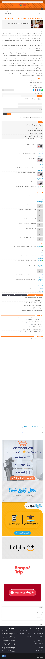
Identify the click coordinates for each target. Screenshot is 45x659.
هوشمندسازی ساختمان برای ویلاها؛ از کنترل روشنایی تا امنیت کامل (27, 200)
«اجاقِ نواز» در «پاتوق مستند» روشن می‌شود (30, 288)
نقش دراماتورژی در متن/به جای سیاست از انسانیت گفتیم (28, 255)
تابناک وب (38, 654)
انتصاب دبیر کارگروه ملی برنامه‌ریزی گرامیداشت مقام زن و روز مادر (32, 426)
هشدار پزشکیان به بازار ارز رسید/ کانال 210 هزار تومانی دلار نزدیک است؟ (26, 186)
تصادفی (8, 295)
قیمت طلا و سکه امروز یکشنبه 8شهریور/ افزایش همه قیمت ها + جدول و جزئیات (25, 167)
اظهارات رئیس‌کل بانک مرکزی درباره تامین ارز (36, 133)
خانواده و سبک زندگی (39, 336)
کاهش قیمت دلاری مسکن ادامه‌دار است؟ (30, 232)
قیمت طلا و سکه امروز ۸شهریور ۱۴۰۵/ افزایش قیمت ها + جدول (27, 153)
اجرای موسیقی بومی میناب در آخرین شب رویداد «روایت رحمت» (27, 251)
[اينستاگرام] (5, 656)
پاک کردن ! (4, 114)
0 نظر (9, 12)
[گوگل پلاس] (35, 90)
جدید (35, 295)
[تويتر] (33, 90)
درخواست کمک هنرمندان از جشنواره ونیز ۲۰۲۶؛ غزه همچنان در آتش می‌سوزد (25, 260)
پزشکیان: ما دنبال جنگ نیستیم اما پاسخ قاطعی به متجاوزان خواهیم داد (32, 128)
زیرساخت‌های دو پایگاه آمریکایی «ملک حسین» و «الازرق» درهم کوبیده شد (31, 125)
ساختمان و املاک (39, 193)
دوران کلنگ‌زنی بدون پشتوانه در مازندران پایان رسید (35, 130)
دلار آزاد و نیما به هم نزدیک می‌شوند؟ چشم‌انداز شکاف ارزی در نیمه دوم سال (25, 172)
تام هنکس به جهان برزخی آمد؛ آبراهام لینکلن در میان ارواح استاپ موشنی (26, 279)
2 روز (30, 326)
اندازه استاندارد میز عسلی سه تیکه (31, 195)
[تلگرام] (39, 90)
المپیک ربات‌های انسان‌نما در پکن (37, 87)
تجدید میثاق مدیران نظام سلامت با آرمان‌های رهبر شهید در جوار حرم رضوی (32, 132)
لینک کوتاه (15, 89)
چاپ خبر (5, 12)
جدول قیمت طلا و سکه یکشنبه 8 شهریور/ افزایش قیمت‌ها (28, 163)
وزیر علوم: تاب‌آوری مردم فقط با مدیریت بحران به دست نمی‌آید (33, 84)
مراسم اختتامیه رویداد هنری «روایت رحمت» (30, 269)
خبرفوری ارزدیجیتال (28, 630)
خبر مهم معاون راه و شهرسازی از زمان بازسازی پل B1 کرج (28, 237)
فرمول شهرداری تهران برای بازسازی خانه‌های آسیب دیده (28, 204)
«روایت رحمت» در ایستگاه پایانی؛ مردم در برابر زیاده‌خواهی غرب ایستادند (26, 274)
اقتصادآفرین (29, 632)
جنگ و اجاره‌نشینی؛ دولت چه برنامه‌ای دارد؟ (30, 218)
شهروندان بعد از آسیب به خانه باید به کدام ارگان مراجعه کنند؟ (27, 209)
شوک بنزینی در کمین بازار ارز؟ (32, 158)
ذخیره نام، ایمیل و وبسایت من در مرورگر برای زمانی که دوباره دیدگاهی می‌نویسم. (31, 117)
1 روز (27, 319)
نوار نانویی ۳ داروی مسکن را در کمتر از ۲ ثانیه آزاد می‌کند (34, 327)
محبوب (21, 295)
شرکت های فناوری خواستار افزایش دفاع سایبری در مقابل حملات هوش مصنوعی (31, 329)
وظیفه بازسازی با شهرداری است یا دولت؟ (30, 228)
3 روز (21, 331)
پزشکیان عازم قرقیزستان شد (38, 127)
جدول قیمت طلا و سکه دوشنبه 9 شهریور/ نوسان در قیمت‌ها (34, 135)
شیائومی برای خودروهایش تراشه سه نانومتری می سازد (34, 85)
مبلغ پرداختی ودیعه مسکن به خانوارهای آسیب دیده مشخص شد (27, 223)
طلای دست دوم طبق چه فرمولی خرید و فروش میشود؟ (28, 177)
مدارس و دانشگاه (40, 13)
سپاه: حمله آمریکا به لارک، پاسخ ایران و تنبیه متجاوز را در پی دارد (33, 138)
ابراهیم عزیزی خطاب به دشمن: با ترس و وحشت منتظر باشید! (33, 124)
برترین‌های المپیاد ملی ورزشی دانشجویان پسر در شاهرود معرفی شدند (32, 331)
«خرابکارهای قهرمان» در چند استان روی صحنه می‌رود (29, 284)
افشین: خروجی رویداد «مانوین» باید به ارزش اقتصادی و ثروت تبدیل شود (38, 643)
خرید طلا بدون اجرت (28, 633)
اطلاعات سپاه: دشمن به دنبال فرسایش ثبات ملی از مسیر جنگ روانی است (32, 136)
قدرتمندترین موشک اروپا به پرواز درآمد (37, 326)
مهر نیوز (6, 13)
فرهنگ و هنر (40, 244)
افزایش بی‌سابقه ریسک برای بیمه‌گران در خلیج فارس (29, 214)
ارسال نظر (9, 114)
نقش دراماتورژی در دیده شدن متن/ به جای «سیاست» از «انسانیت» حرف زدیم (25, 246)
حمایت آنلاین (21, 630)
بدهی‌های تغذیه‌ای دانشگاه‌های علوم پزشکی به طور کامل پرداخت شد (24, 18)
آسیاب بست (21, 632)
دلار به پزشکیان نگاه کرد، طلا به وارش (31, 181)
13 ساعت (18, 317)
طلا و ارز (41, 142)
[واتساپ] (42, 90)
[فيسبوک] (37, 90)
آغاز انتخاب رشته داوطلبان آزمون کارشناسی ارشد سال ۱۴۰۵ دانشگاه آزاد (32, 332)
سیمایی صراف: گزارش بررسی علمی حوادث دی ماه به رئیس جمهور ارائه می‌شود (31, 80)
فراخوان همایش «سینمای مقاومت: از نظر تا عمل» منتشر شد (28, 265)
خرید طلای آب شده (28, 636)
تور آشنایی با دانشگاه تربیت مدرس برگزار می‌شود (35, 82)
